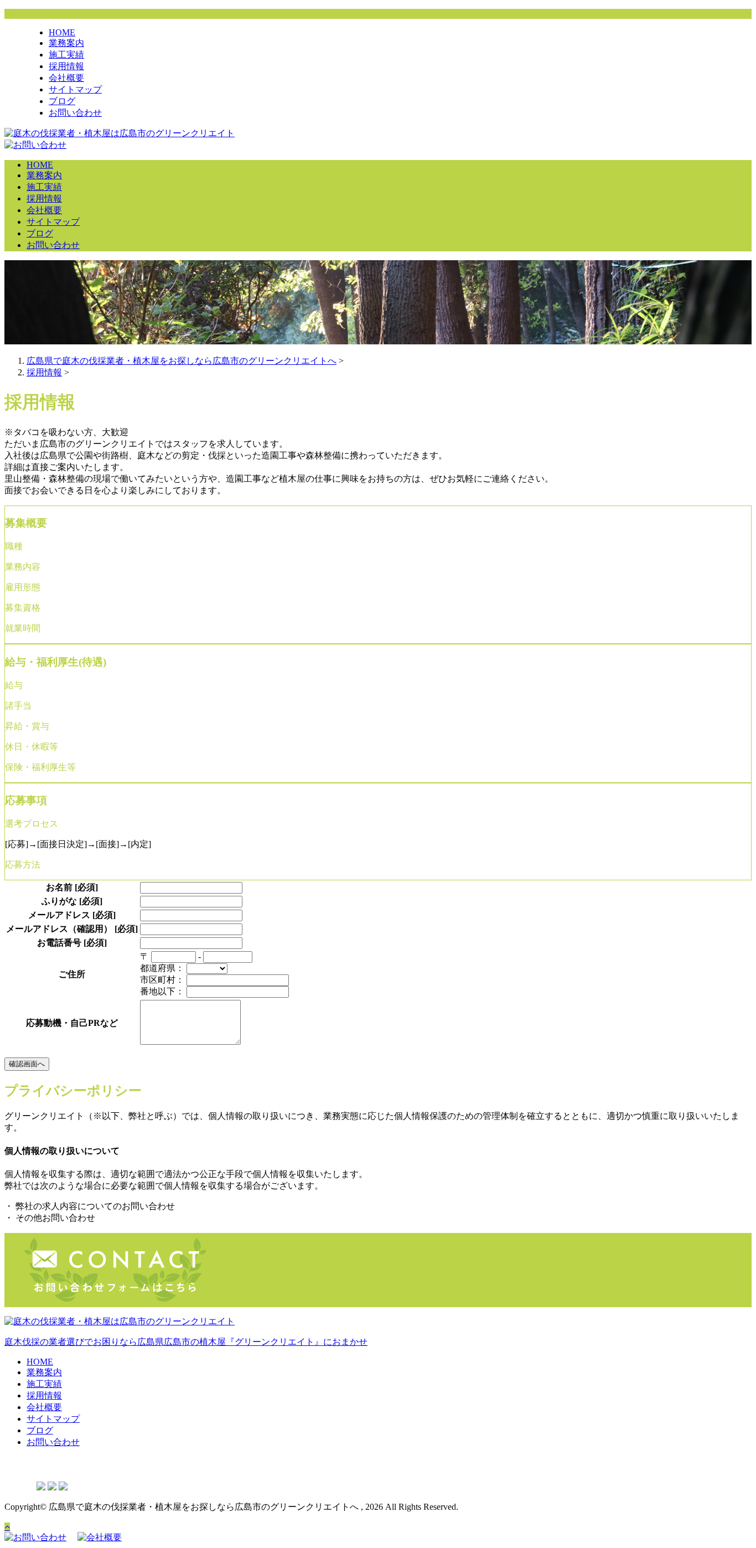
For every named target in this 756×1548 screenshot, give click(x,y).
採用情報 (66, 66)
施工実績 (66, 54)
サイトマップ (75, 89)
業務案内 (66, 43)
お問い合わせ (75, 112)
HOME (62, 32)
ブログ (62, 101)
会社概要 (66, 77)
